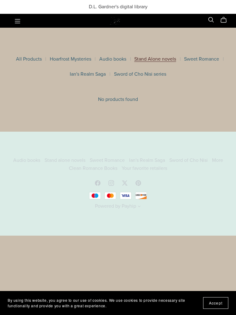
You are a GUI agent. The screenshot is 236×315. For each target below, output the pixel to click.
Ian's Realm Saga (88, 74)
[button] (139, 207)
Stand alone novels (66, 160)
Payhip (129, 206)
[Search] (211, 20)
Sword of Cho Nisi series (140, 74)
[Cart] (226, 20)
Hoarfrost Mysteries (70, 59)
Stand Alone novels (155, 59)
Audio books (112, 59)
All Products (29, 59)
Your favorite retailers (144, 168)
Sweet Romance (201, 59)
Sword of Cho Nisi (189, 160)
